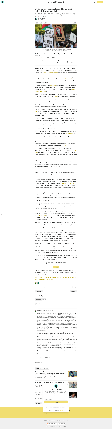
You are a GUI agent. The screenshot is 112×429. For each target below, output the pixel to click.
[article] (56, 375)
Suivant (73, 291)
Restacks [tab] (44, 299)
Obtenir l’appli (62, 423)
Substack (48, 426)
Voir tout (38, 403)
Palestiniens (68, 98)
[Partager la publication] (95, 2)
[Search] (92, 2)
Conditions (59, 420)
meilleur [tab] (37, 368)
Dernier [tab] (41, 368)
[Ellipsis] (77, 310)
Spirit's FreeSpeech (41, 18)
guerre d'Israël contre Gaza (50, 72)
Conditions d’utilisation (62, 404)
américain (53, 85)
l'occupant (64, 145)
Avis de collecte (65, 420)
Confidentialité (53, 420)
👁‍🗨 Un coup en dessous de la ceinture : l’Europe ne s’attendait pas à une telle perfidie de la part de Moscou (50, 372)
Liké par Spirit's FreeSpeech (43, 311)
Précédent (39, 291)
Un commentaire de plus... (40, 362)
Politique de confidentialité (61, 407)
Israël (56, 96)
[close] (67, 385)
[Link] (33, 54)
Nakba (36, 189)
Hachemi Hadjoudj (41, 310)
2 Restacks (45, 283)
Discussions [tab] (46, 368)
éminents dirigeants (40, 215)
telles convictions (69, 79)
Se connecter (107, 2)
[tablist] (40, 299)
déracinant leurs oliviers (67, 183)
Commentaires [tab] (38, 299)
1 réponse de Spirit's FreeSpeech (45, 357)
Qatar (36, 111)
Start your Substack (52, 423)
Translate (37, 6)
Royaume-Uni (69, 133)
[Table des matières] (1, 214)
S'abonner (99, 2)
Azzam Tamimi (41, 58)
